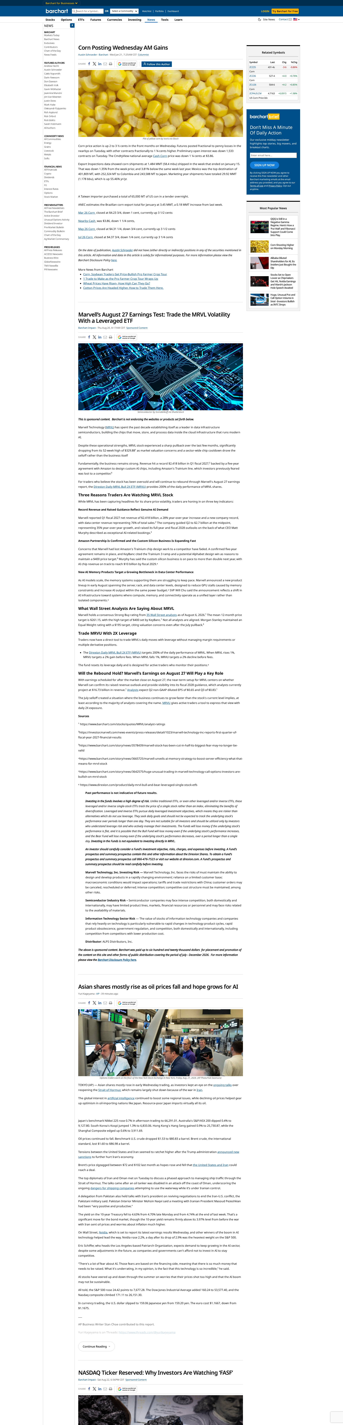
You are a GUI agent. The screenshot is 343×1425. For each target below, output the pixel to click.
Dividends (49, 177)
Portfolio (159, 11)
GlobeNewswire (52, 261)
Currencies (114, 20)
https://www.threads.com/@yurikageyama (147, 1332)
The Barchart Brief (53, 211)
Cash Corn (160, 156)
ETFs (81, 20)
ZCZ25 (252, 67)
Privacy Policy (275, 185)
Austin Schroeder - (88, 54)
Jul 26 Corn (85, 237)
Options (66, 20)
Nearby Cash (86, 221)
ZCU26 (252, 84)
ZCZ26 (252, 75)
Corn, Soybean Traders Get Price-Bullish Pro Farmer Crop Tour (125, 274)
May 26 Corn (86, 229)
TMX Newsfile (51, 265)
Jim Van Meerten (52, 96)
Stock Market (51, 196)
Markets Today (51, 35)
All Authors (49, 127)
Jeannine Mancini (53, 93)
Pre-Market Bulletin (54, 227)
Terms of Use (256, 185)
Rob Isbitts (49, 120)
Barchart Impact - (87, 327)
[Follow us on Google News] (126, 64)
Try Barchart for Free (285, 11)
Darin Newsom (51, 77)
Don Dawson (50, 81)
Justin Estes (50, 100)
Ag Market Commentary (56, 238)
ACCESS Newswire (53, 254)
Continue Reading (95, 1346)
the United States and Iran (210, 1165)
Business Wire (51, 257)
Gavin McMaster (52, 89)
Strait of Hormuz (109, 1090)
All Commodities (52, 139)
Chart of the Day (52, 50)
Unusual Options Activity (56, 219)
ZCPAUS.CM (255, 93)
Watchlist (146, 11)
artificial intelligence (121, 1098)
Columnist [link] (143, 54)
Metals (47, 154)
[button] (296, 19)
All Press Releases (53, 250)
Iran (199, 1090)
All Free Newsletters (54, 208)
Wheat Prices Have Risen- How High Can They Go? (116, 283)
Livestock (49, 150)
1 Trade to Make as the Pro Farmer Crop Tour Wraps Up (120, 279)
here (114, 260)
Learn (178, 20)
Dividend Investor (53, 223)
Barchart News (51, 39)
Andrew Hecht (51, 65)
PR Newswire (51, 269)
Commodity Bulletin (54, 231)
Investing (134, 20)
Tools (164, 20)
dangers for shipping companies (112, 1188)
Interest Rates (51, 188)
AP (97, 993)
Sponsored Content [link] (137, 327)
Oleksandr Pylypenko (55, 108)
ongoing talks (222, 1085)
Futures (95, 20)
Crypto (47, 173)
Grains (47, 146)
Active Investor (51, 215)
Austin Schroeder (53, 69)
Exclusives (49, 43)
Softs (46, 158)
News (151, 20)
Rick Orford (50, 116)
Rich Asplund (51, 112)
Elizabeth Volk (51, 85)
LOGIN (265, 11)
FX (45, 185)
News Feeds (50, 54)
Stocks (50, 20)
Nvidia (103, 1232)
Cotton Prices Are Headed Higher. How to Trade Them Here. (123, 288)
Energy (47, 142)
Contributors (51, 47)
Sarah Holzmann (52, 124)
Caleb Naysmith (52, 73)
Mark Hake (49, 104)
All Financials (50, 169)
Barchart (103, 54)
